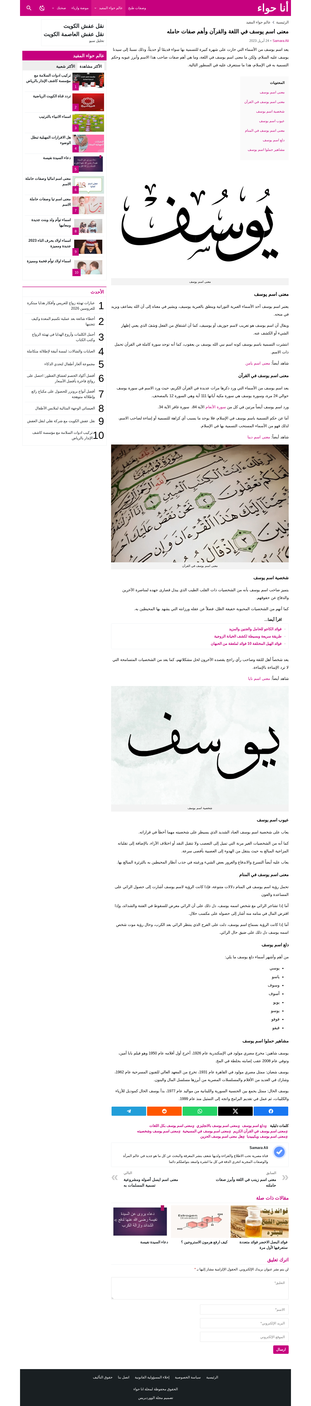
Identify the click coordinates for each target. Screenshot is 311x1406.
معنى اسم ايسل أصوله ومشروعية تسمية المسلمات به (151, 1179)
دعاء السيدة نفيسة (154, 1242)
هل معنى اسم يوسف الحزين (221, 1136)
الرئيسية (212, 1377)
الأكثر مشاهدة (91, 66)
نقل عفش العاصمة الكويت (74, 34)
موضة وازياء (80, 8)
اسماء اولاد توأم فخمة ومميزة (49, 261)
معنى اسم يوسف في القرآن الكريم (259, 1131)
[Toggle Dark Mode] (42, 8)
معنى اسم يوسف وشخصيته (157, 1131)
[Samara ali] (279, 1152)
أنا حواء (273, 8)
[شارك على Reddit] (164, 1111)
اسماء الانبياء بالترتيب (55, 116)
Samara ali (281, 41)
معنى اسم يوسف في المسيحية (206, 1131)
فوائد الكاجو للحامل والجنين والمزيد (255, 629)
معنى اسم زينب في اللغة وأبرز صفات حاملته (246, 1179)
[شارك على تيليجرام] (129, 1111)
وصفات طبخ (137, 8)
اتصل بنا (123, 1377)
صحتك (61, 8)
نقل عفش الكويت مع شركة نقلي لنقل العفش (61, 421)
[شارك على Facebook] (271, 1111)
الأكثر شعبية (65, 66)
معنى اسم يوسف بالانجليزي (217, 1126)
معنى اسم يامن (257, 363)
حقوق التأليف (102, 1377)
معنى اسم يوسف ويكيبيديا (266, 1136)
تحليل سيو (96, 41)
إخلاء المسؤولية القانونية (152, 1377)
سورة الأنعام (216, 407)
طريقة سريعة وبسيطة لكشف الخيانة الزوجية (248, 636)
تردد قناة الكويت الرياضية (52, 96)
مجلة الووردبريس (150, 1398)
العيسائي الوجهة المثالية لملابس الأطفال (64, 408)
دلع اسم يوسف (253, 1126)
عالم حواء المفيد (111, 8)
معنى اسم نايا (259, 678)
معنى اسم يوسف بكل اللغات (170, 1126)
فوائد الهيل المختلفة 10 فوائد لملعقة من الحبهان (246, 643)
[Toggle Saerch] (29, 8)
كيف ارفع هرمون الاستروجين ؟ (204, 1242)
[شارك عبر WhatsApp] (200, 1111)
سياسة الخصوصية (188, 1377)
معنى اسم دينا (258, 437)
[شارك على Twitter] (235, 1111)
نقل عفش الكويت (84, 26)
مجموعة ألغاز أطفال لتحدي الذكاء (69, 364)
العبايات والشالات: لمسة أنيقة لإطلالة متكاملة (61, 351)
